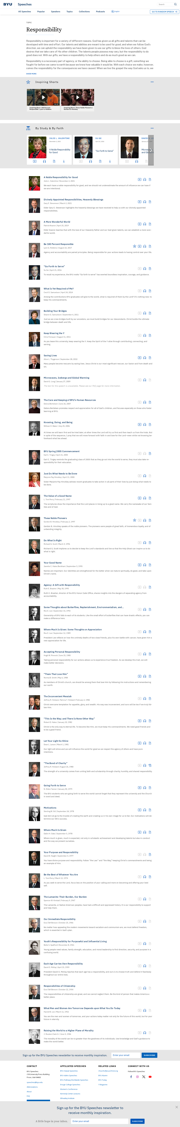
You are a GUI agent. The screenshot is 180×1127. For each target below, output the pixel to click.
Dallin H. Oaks (49, 834)
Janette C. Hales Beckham (54, 566)
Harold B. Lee (49, 1012)
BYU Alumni (102, 1076)
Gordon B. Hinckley (52, 522)
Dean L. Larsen (50, 744)
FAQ (28, 1096)
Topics (70, 11)
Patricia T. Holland (67, 700)
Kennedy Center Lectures (70, 1094)
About (29, 1092)
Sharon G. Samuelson (52, 315)
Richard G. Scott (50, 544)
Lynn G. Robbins (50, 248)
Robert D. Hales (50, 722)
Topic (29, 23)
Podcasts (100, 11)
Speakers (55, 11)
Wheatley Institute (67, 1098)
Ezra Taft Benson (51, 923)
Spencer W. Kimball (52, 900)
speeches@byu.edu (35, 1082)
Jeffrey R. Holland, (51, 700)
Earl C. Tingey (49, 455)
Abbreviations (32, 1087)
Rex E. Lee (48, 611)
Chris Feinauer (50, 337)
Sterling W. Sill (50, 811)
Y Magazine (102, 1085)
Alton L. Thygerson (51, 359)
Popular (41, 11)
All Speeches (24, 11)
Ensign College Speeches (70, 1085)
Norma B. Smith (50, 678)
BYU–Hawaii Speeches (69, 1071)
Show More (31, 74)
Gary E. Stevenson (51, 203)
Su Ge (98, 138)
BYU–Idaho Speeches (68, 1076)
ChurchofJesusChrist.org (108, 1071)
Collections (84, 11)
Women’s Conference (68, 1089)
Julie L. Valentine (59, 138)
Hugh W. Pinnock (51, 655)
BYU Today (102, 1080)
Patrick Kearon (50, 225)
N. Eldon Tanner (50, 789)
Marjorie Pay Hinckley (53, 477)
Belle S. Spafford (51, 945)
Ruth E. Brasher (50, 588)
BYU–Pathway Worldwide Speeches (74, 1080)
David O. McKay (50, 967)
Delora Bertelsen (51, 404)
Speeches (25, 4)
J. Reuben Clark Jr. (51, 1034)
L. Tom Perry (49, 499)
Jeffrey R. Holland (51, 767)
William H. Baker (50, 426)
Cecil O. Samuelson (52, 292)
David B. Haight (50, 856)
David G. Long (49, 381)
